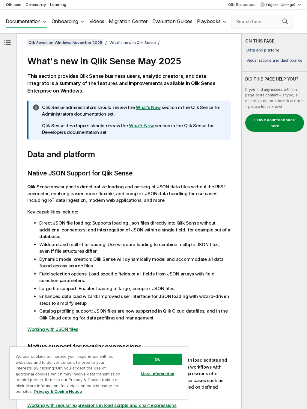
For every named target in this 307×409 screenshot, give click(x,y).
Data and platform (262, 50)
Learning (58, 4)
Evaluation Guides (172, 21)
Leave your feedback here (274, 122)
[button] (285, 21)
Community (35, 4)
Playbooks (209, 21)
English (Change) (281, 5)
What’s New (148, 107)
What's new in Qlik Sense (132, 42)
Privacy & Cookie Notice (58, 391)
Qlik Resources (241, 4)
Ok (157, 359)
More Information (157, 373)
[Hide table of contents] (7, 42)
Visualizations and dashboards (274, 60)
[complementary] (274, 221)
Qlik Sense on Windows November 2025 (65, 42)
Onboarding (65, 21)
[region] (99, 373)
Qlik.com (13, 4)
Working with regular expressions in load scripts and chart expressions (102, 405)
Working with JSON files (52, 329)
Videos (97, 21)
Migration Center (128, 21)
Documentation (23, 21)
